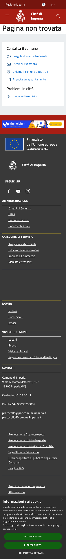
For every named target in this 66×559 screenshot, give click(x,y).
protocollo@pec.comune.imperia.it (24, 413)
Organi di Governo (19, 208)
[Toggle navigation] (7, 16)
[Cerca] (58, 16)
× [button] (61, 499)
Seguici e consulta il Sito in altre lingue (32, 357)
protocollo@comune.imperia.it (21, 417)
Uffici (11, 214)
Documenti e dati (19, 226)
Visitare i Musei (18, 351)
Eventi (12, 345)
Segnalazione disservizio (23, 452)
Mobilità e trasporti (20, 262)
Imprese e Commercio (21, 256)
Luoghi (12, 339)
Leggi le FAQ (16, 468)
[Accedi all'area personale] (43, 4)
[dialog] (33, 527)
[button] (32, 553)
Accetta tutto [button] (33, 536)
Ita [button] (51, 5)
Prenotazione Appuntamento (26, 434)
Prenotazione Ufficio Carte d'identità (31, 446)
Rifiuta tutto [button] (33, 545)
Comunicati (15, 317)
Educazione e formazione (23, 250)
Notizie (12, 311)
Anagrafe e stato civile (22, 244)
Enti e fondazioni (18, 220)
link (15, 528)
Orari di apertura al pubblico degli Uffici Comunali (32, 460)
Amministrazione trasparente (26, 486)
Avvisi (12, 323)
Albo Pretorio (16, 492)
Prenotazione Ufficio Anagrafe (27, 440)
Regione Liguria (15, 4)
